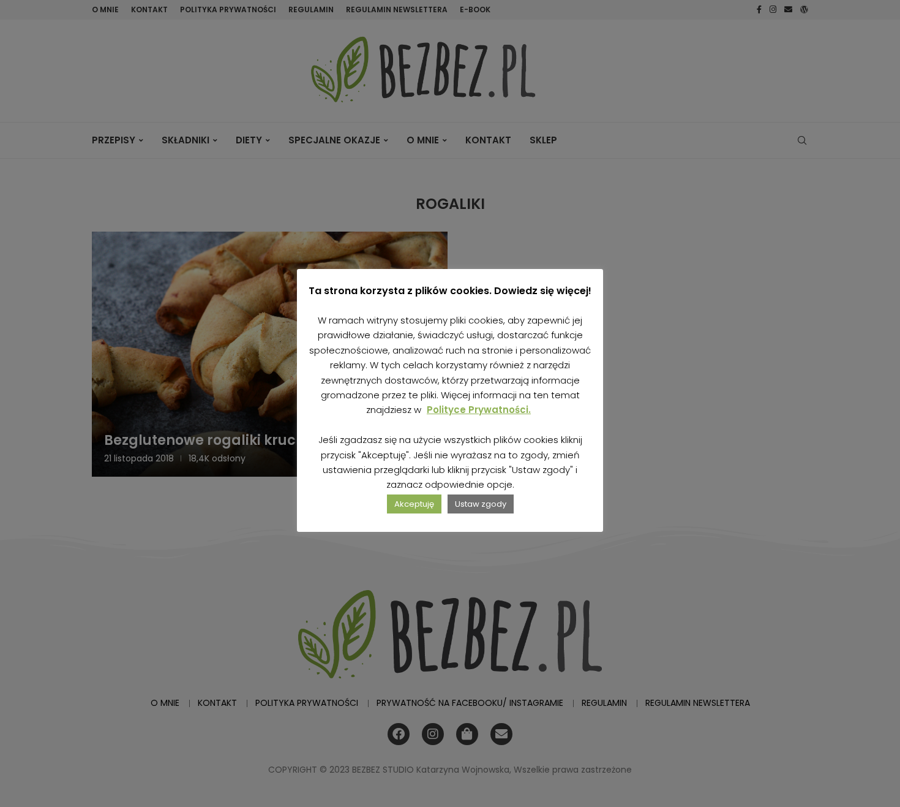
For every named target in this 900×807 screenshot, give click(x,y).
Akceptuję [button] (414, 504)
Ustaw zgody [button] (480, 504)
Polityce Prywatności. (479, 409)
